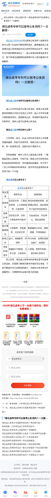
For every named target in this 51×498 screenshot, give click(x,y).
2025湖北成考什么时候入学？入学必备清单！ (21, 437)
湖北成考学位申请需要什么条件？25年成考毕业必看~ (24, 433)
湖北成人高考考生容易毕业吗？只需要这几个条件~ (23, 455)
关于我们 (17, 465)
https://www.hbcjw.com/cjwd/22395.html (24, 398)
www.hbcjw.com (36, 395)
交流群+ (30, 35)
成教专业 (38, 11)
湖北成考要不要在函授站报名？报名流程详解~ (21, 444)
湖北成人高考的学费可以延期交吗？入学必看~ (21, 451)
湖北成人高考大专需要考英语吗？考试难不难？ (22, 423)
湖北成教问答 (21, 17)
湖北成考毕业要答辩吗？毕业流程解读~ (18, 441)
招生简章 (16, 11)
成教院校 (27, 11)
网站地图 (25, 465)
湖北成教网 (8, 17)
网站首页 (5, 11)
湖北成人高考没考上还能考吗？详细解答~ (19, 430)
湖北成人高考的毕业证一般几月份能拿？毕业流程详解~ (25, 448)
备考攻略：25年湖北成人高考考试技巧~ (26, 404)
